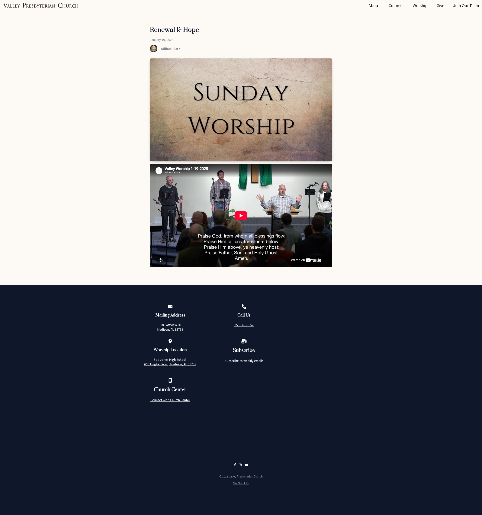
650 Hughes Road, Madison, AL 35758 (170, 364)
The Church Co (241, 483)
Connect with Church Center (170, 400)
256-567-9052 (244, 325)
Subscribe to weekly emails (244, 360)
